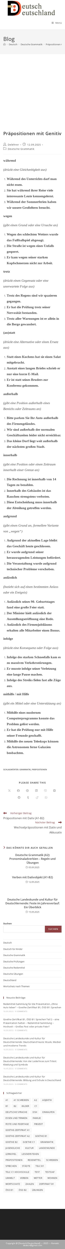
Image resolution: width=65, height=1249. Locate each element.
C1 (35, 1106)
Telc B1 (40, 1166)
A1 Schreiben (21, 1100)
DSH (35, 1112)
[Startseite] (4, 44)
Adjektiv (47, 1100)
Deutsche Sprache (16, 1112)
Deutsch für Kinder (13, 949)
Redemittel (34, 1160)
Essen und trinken (16, 1118)
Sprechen (11, 1166)
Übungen (37, 1190)
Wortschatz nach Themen (16, 986)
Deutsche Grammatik (21, 149)
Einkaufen (48, 1112)
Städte (26, 1166)
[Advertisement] (32, 96)
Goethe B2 (12, 1142)
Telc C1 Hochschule (17, 1172)
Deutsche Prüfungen (13, 961)
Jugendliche (13, 1148)
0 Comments (21, 1011)
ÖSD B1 (9, 1190)
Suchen (7, 923)
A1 (7, 1100)
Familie (37, 1118)
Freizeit (38, 1124)
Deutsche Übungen (13, 973)
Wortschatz (13, 1184)
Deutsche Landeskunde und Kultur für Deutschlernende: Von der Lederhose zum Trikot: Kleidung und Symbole (30, 1061)
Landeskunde (47, 1148)
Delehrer (13, 144)
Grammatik (25, 769)
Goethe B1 (41, 1136)
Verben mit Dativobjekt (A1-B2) (32, 877)
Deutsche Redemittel (14, 967)
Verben (24, 1178)
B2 (15, 1106)
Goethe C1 (29, 1142)
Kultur (29, 1148)
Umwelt (10, 1178)
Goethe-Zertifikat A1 (18, 1130)
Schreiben (52, 1160)
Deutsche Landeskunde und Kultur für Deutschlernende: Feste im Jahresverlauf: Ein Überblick (32, 903)
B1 (7, 1106)
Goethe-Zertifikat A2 (18, 1136)
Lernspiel (11, 1154)
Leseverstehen (30, 1154)
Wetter (38, 1178)
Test (37, 1172)
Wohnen (52, 1178)
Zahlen (29, 1184)
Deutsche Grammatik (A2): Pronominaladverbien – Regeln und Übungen (32, 859)
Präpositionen (39, 769)
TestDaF (50, 1172)
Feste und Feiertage (17, 1124)
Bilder (25, 1106)
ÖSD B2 (23, 1190)
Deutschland (9, 980)
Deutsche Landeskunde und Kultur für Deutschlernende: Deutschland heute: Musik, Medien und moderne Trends (32, 1042)
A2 (35, 1100)
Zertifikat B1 (46, 1184)
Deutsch (7, 942)
